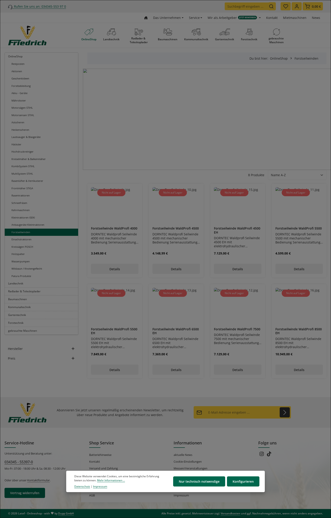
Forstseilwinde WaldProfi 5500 (298, 228)
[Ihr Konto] (297, 6)
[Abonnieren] (285, 412)
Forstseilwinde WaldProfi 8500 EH (298, 331)
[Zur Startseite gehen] (145, 17)
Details (114, 269)
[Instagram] (262, 455)
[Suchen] (272, 6)
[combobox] (246, 6)
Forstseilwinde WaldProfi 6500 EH (175, 331)
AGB (92, 495)
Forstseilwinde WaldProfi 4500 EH (237, 230)
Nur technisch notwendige (199, 481)
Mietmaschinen (294, 18)
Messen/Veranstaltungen (190, 468)
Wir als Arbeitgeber (232, 18)
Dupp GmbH (66, 513)
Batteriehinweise (100, 455)
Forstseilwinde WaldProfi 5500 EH (114, 331)
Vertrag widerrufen (24, 493)
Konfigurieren (243, 481)
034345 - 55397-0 (19, 461)
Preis (11, 358)
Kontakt (272, 18)
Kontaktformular (38, 480)
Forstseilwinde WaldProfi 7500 (237, 329)
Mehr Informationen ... (111, 480)
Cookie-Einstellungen (188, 461)
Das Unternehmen (167, 18)
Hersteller (15, 349)
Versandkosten (230, 513)
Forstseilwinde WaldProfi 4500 (175, 228)
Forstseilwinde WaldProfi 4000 (114, 228)
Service (194, 18)
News (316, 18)
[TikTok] (269, 455)
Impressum (181, 495)
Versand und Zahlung (103, 468)
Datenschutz (82, 486)
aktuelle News (183, 455)
